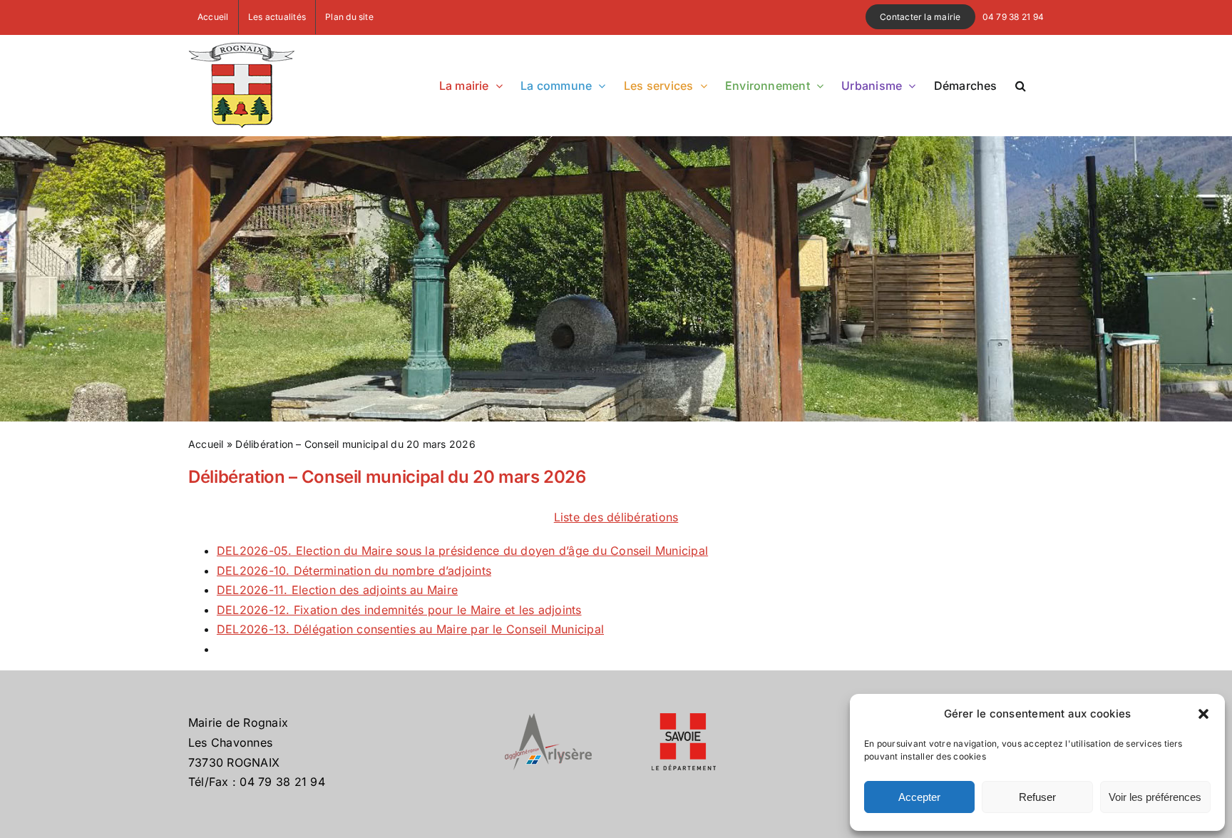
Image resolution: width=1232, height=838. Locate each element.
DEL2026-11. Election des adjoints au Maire (337, 590)
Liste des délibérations (616, 517)
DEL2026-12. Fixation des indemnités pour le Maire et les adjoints (399, 610)
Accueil (206, 444)
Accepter (919, 797)
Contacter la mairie (920, 16)
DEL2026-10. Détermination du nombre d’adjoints (354, 570)
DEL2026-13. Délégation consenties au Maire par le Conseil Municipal (410, 629)
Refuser (1037, 797)
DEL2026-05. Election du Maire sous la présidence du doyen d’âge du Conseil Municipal (462, 550)
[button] (1203, 714)
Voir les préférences (1155, 797)
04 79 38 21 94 (1013, 16)
